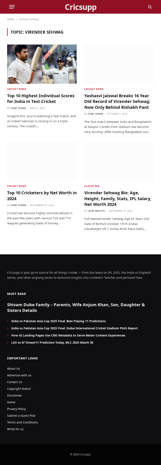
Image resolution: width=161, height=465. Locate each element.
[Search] (149, 7)
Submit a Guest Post (21, 416)
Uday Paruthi (96, 210)
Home (10, 19)
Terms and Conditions (22, 422)
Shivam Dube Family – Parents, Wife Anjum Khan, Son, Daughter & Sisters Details (76, 307)
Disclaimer (14, 395)
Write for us (15, 429)
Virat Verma (18, 108)
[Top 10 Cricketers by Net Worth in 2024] (42, 161)
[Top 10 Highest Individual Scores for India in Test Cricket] (42, 64)
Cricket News (16, 89)
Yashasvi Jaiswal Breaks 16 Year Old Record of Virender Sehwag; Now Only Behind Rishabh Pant (117, 101)
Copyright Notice (19, 389)
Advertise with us (19, 375)
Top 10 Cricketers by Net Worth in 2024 (42, 195)
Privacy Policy (16, 409)
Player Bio (92, 186)
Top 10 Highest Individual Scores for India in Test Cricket (40, 98)
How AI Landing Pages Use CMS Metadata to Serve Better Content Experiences (68, 335)
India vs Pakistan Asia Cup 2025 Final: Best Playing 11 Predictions (58, 321)
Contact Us (14, 382)
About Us (13, 368)
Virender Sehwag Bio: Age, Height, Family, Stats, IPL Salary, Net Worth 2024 (117, 198)
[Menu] (12, 7)
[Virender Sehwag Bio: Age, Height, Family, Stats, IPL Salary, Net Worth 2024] (119, 161)
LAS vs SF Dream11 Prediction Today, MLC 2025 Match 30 (52, 342)
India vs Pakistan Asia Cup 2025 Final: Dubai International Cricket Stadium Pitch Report (74, 328)
